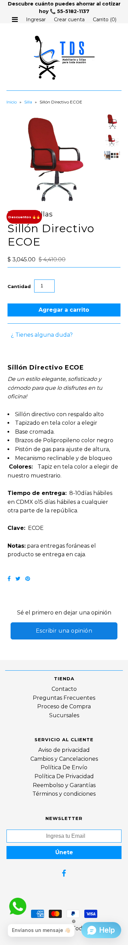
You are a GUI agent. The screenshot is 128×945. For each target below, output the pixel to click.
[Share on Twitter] (17, 578)
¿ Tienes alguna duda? (42, 335)
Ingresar (36, 19)
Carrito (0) (104, 19)
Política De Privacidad (64, 776)
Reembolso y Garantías (64, 785)
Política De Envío (64, 767)
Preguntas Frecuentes (64, 698)
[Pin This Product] (27, 578)
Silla (28, 101)
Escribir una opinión (64, 630)
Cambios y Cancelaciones (64, 759)
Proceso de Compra (64, 706)
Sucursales (64, 715)
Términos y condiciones (64, 794)
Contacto (64, 689)
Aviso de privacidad (64, 750)
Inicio (11, 101)
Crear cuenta (69, 19)
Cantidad (19, 286)
